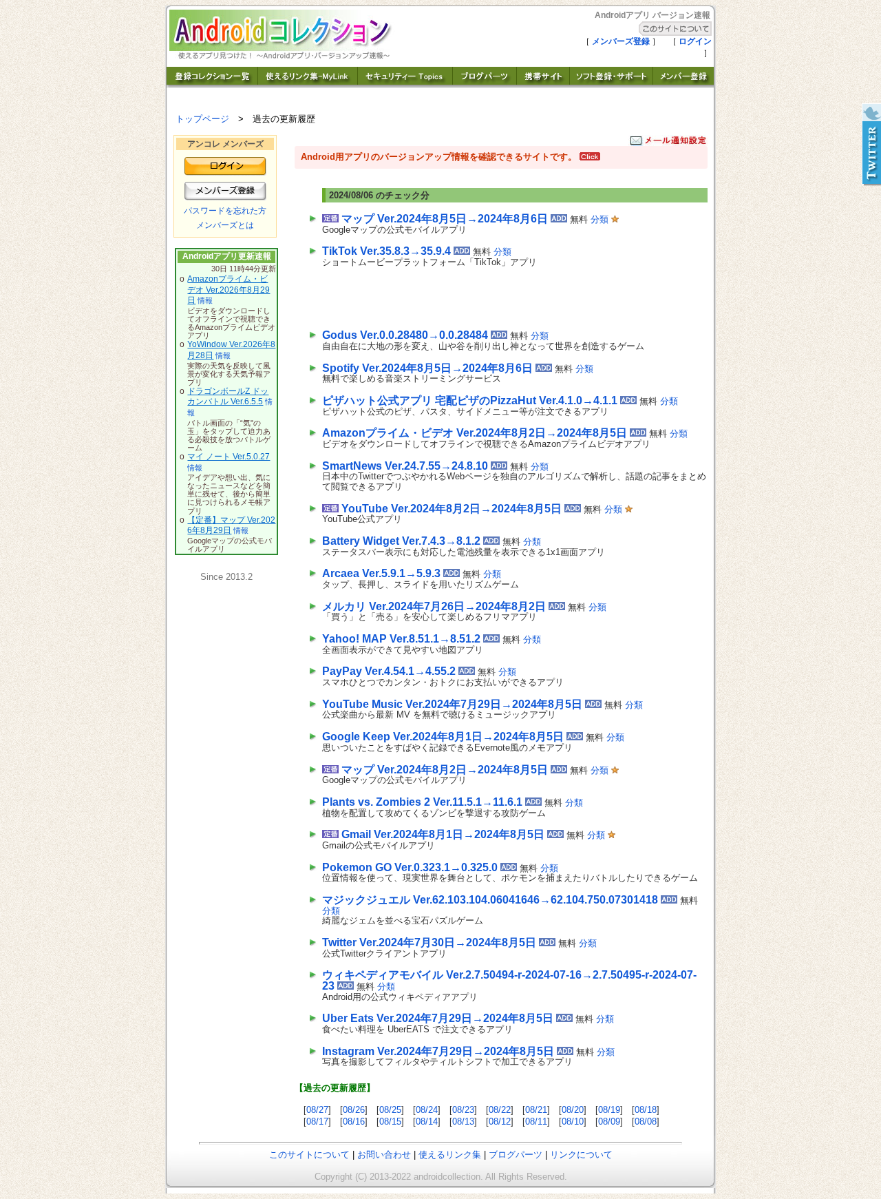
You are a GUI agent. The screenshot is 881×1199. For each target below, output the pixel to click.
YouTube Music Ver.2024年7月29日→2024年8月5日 (452, 704)
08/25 (390, 1110)
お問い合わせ (384, 1154)
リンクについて (581, 1154)
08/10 (573, 1121)
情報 (205, 300)
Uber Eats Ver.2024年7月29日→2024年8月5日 (437, 1018)
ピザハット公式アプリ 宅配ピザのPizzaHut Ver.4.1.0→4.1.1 (469, 400)
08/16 (354, 1121)
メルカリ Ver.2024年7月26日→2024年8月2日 (434, 606)
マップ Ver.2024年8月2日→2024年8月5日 (444, 769)
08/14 (427, 1121)
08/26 (354, 1110)
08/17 (317, 1121)
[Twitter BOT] (870, 144)
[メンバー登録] (683, 84)
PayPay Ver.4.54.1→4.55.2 (389, 671)
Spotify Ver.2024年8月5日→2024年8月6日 (427, 368)
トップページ (202, 119)
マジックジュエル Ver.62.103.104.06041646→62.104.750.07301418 (490, 900)
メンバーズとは (225, 225)
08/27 (317, 1110)
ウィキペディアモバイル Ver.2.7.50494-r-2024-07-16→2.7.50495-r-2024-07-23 (509, 980)
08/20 (573, 1110)
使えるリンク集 (449, 1154)
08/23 (463, 1110)
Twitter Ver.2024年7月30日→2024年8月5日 (429, 942)
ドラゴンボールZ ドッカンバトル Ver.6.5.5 (227, 396)
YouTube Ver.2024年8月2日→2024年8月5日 (451, 508)
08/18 (646, 1110)
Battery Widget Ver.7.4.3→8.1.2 (401, 541)
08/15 (390, 1121)
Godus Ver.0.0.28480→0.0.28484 (405, 335)
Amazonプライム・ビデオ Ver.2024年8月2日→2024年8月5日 (474, 433)
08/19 (609, 1110)
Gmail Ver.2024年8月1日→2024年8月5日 (442, 834)
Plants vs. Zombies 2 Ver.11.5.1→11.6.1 (422, 802)
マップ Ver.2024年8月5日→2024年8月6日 (444, 219)
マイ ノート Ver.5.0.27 (228, 456)
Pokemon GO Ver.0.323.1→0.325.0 (410, 867)
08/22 (500, 1110)
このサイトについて (309, 1154)
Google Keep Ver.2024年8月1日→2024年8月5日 (443, 736)
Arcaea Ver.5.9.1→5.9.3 (381, 573)
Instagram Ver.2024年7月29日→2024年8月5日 (438, 1051)
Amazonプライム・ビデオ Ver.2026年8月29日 (228, 289)
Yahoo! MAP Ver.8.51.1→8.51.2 (401, 639)
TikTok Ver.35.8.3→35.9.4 (386, 251)
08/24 (427, 1110)
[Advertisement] (483, 295)
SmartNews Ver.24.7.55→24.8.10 (405, 466)
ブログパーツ (515, 1154)
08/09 (609, 1121)
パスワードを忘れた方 (225, 211)
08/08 (646, 1121)
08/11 (536, 1121)
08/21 (536, 1110)
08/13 (463, 1121)
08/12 (500, 1121)
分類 (599, 219)
